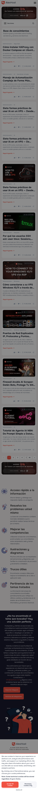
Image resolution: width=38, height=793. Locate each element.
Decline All (19, 790)
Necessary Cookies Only (28, 784)
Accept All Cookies (10, 784)
